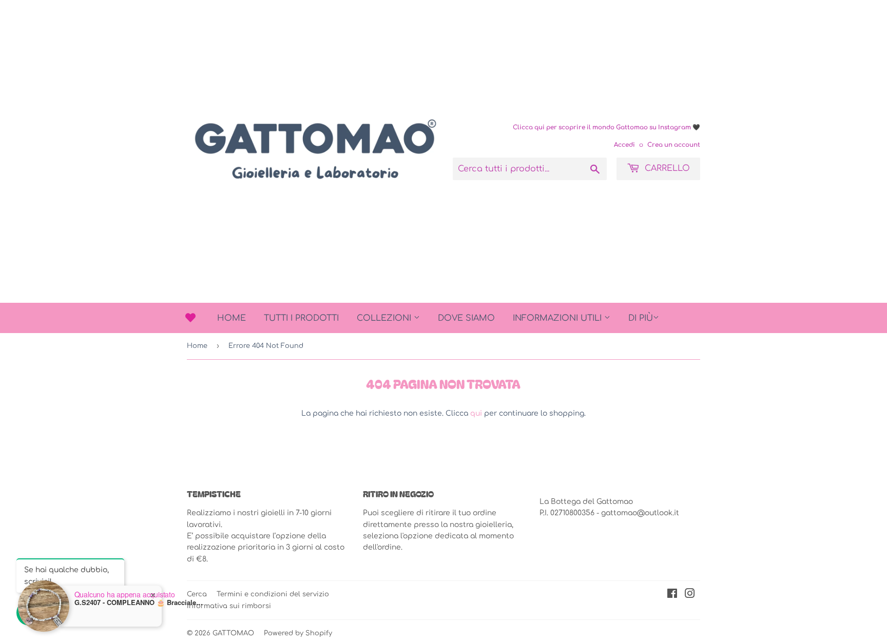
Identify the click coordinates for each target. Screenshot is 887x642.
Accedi (624, 145)
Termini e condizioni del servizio (273, 594)
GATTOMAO (233, 633)
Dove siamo (466, 318)
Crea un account (673, 145)
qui (476, 413)
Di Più (640, 318)
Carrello (666, 168)
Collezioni (385, 318)
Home (231, 318)
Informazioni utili (558, 318)
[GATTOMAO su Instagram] (690, 595)
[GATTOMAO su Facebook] (672, 595)
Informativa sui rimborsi (229, 606)
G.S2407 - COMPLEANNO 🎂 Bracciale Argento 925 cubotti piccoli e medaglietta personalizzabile (138, 602)
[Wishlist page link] (190, 317)
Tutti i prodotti (301, 318)
